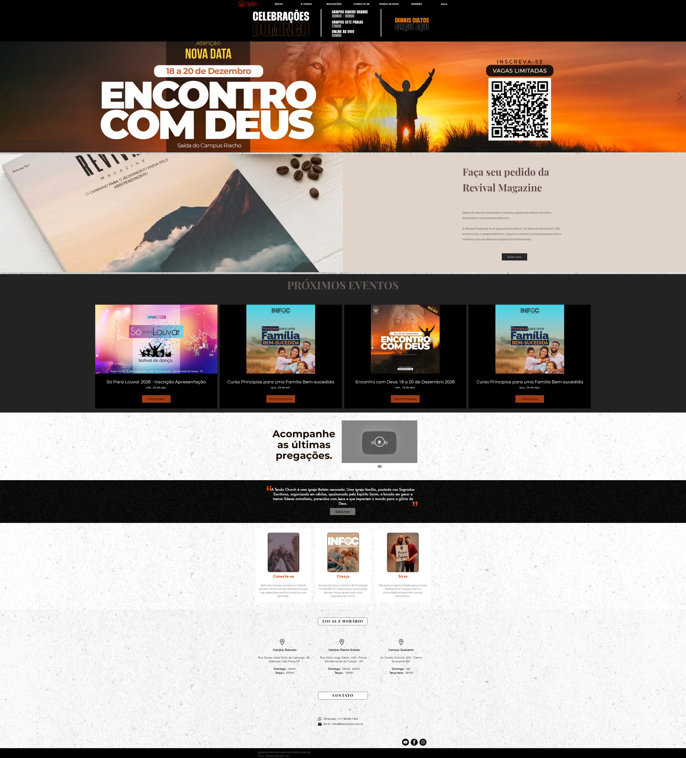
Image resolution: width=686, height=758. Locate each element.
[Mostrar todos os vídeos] (379, 466)
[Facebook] (414, 742)
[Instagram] (422, 742)
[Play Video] (380, 442)
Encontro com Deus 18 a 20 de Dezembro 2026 (405, 382)
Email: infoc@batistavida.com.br (344, 724)
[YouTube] (405, 742)
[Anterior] (6, 97)
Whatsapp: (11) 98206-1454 (341, 718)
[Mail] (320, 724)
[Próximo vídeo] (410, 441)
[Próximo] (679, 97)
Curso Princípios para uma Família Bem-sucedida (280, 382)
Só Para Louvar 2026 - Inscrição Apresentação (156, 382)
